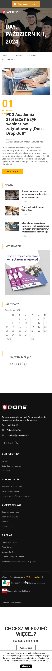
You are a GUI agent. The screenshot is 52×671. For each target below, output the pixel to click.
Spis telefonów (14, 430)
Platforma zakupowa (36, 583)
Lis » (33, 339)
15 (13, 327)
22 (13, 331)
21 (7, 331)
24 (26, 331)
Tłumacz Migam (17, 583)
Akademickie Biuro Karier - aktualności (25, 142)
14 (7, 327)
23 (20, 331)
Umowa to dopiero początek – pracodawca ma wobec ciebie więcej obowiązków (35, 194)
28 (7, 335)
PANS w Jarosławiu (33, 577)
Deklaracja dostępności (11, 603)
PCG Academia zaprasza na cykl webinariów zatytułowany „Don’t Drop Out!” (25, 124)
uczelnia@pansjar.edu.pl (18, 435)
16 (20, 327)
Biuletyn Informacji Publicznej (19, 591)
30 (20, 335)
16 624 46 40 (12, 425)
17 (26, 327)
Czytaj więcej (12, 172)
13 (45, 323)
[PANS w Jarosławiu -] (11, 12)
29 (13, 335)
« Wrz (8, 339)
